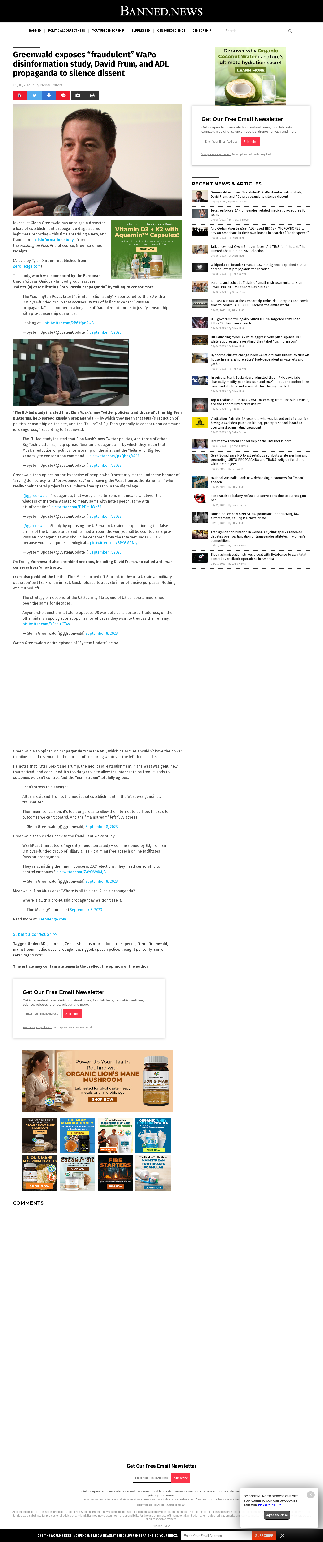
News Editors (51, 85)
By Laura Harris (237, 505)
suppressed (140, 30)
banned (35, 30)
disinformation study (54, 240)
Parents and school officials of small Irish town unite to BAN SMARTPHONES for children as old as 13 (256, 285)
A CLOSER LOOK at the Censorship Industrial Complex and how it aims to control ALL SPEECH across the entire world (259, 303)
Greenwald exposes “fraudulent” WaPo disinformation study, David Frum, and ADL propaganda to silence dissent (256, 194)
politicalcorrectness (66, 30)
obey (52, 949)
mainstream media (29, 949)
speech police (107, 949)
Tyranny (155, 949)
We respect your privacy (137, 1499)
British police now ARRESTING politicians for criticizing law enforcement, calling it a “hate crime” (255, 516)
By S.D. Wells (236, 409)
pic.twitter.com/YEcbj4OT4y (46, 624)
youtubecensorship (108, 30)
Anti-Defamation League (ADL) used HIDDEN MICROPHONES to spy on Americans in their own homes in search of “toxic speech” (260, 231)
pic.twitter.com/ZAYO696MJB (81, 872)
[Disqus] (97, 1269)
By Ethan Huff (236, 237)
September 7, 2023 (105, 332)
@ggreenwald (35, 495)
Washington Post (28, 955)
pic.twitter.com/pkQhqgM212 (114, 456)
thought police (133, 949)
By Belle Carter (237, 274)
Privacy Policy (161, 1525)
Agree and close (277, 1515)
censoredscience (171, 30)
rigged (87, 949)
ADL (44, 943)
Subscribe (264, 1536)
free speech (124, 943)
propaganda (69, 949)
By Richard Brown (239, 219)
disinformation (100, 943)
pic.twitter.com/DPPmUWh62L (77, 507)
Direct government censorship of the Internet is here (251, 441)
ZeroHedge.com (27, 266)
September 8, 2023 (101, 633)
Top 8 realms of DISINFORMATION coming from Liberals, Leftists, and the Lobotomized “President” (260, 402)
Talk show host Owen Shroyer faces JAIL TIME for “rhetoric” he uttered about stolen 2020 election (258, 249)
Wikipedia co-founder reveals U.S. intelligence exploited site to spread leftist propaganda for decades (258, 267)
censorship (201, 30)
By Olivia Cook (237, 292)
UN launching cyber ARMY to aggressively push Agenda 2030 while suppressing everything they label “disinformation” (256, 339)
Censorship (75, 943)
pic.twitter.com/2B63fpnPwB (69, 323)
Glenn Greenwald (152, 943)
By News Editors (237, 201)
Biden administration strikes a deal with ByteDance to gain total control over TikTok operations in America (258, 557)
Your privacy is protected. (37, 1027)
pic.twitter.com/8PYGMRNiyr (114, 543)
